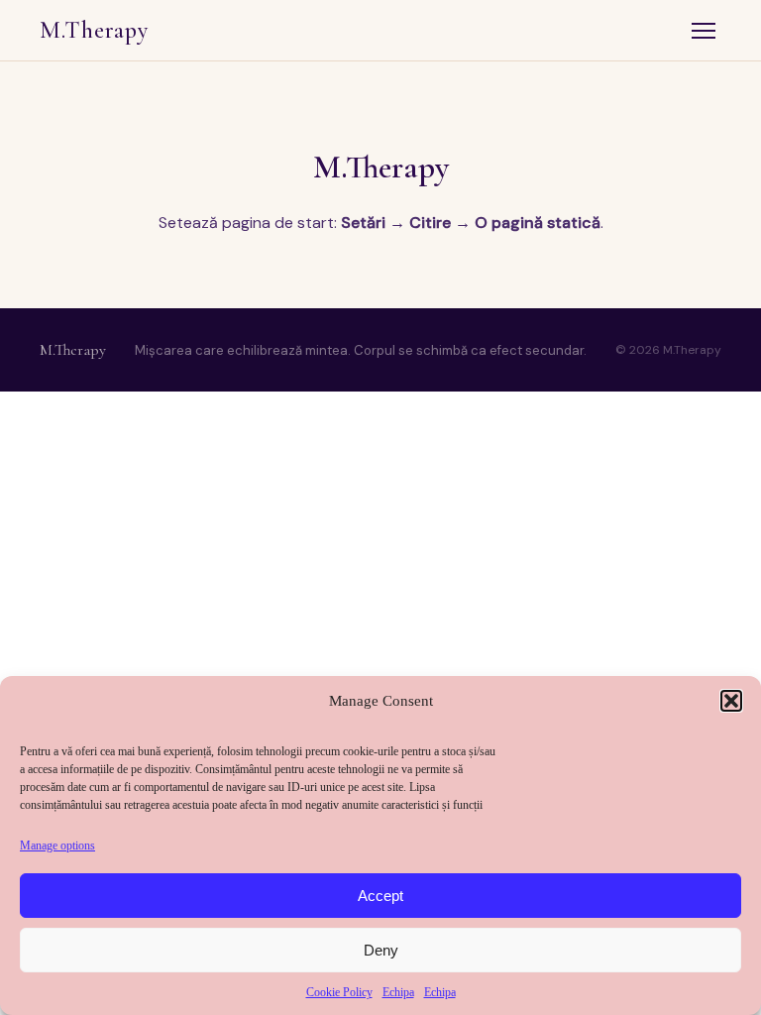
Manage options (57, 845)
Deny (381, 950)
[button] (731, 701)
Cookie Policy (339, 992)
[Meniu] (703, 31)
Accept (380, 895)
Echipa (398, 992)
